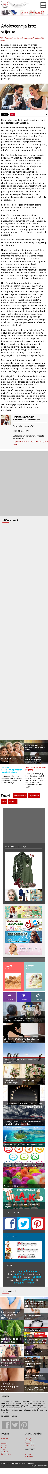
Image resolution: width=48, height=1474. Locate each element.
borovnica (19, 1282)
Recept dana (29, 1443)
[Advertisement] (24, 468)
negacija (16, 1276)
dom (17, 1280)
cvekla (30, 1282)
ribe (11, 1280)
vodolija (37, 1276)
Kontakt (28, 1454)
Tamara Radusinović (27, 1270)
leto (8, 1277)
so (37, 1279)
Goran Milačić (42, 1466)
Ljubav (3, 1450)
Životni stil (4, 1439)
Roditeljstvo (5, 1452)
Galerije (28, 1439)
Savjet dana (29, 1445)
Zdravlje (4, 1445)
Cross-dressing (34, 1274)
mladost (12, 801)
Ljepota (4, 1443)
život (4, 801)
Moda (3, 1441)
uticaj (9, 1274)
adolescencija (20, 795)
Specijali (28, 1441)
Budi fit (3, 1447)
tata (12, 1271)
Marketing (28, 1456)
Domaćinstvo (6, 1454)
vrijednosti (34, 795)
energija (19, 1273)
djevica (27, 1277)
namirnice (27, 1279)
